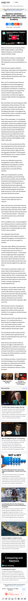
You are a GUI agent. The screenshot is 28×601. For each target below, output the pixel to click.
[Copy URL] (21, 24)
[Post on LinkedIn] (12, 24)
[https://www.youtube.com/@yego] (18, 599)
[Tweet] (10, 24)
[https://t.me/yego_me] (22, 599)
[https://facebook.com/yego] (3, 599)
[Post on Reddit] (15, 24)
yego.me (5, 2)
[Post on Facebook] (7, 24)
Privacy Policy (24, 589)
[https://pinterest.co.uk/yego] (15, 599)
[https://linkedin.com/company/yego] (12, 599)
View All (24, 388)
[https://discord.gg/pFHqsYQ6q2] (25, 599)
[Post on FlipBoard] (18, 24)
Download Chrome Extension (15, 10)
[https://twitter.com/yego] (6, 599)
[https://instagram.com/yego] (9, 599)
